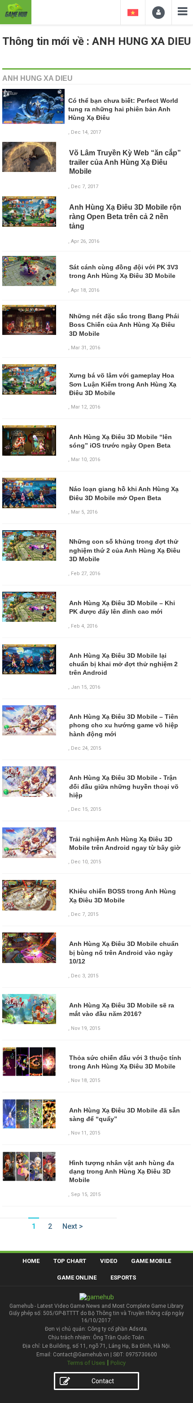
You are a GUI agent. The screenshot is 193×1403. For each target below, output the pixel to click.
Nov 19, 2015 (85, 1028)
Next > (72, 1226)
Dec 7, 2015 (84, 914)
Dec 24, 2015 (86, 748)
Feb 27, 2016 (85, 573)
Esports (123, 1277)
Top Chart (69, 1261)
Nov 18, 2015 (85, 1080)
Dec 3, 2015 (84, 976)
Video (108, 1261)
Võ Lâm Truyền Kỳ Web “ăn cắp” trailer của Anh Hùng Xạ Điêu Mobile (125, 162)
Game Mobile (151, 1261)
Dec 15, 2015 (86, 809)
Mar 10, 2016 (85, 459)
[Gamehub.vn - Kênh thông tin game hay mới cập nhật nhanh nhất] (16, 11)
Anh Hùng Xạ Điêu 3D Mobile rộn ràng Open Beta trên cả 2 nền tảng (125, 216)
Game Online (76, 1277)
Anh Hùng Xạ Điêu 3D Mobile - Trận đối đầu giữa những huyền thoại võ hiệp (124, 786)
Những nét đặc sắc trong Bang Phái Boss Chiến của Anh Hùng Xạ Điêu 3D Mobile (124, 324)
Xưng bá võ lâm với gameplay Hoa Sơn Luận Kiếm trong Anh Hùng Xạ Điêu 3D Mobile (122, 384)
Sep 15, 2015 (86, 1194)
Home (30, 1261)
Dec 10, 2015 (86, 862)
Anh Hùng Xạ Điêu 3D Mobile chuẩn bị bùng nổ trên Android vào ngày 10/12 (124, 952)
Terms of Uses (86, 1362)
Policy (118, 1362)
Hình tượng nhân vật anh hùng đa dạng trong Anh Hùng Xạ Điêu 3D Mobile (121, 1171)
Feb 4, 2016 (84, 626)
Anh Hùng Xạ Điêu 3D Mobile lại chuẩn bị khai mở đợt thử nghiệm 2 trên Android (123, 664)
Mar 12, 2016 (85, 407)
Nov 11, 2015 (85, 1133)
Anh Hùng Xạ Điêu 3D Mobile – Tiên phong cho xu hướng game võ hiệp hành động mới (123, 725)
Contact (103, 1381)
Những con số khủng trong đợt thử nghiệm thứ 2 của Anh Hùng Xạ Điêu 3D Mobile (124, 550)
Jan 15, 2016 (85, 687)
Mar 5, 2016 (84, 512)
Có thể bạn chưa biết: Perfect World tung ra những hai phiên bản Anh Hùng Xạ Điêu (123, 109)
